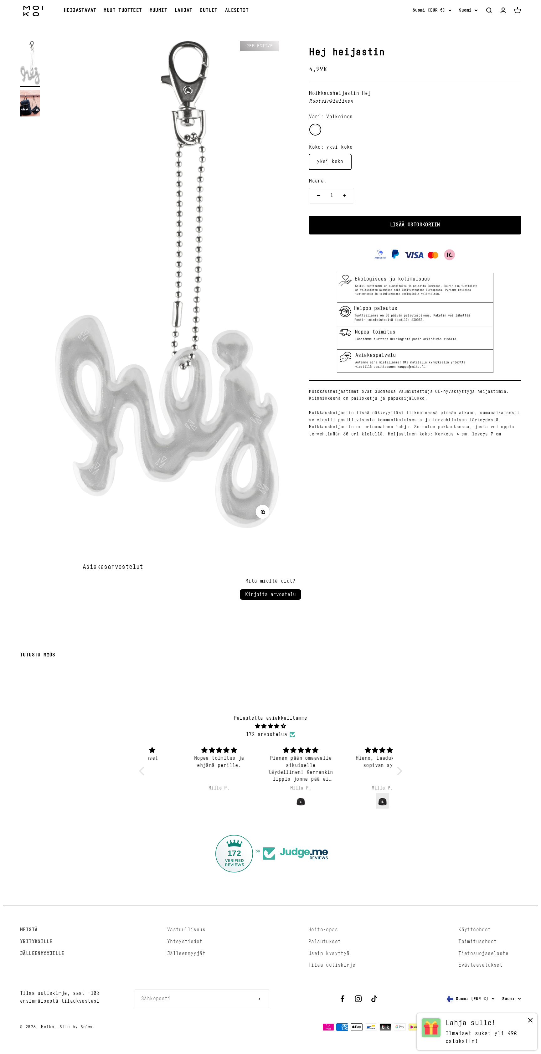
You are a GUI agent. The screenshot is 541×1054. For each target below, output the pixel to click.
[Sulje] (523, 853)
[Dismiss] (530, 1021)
